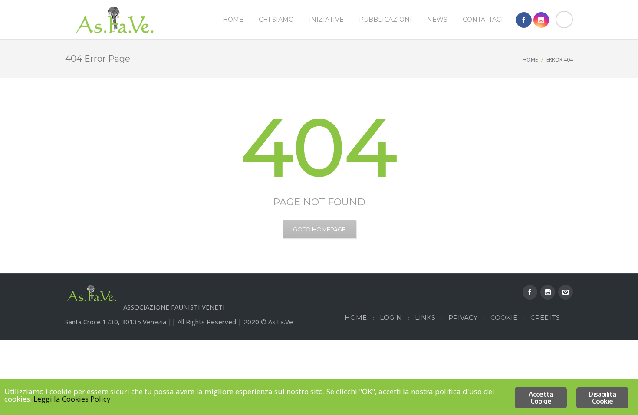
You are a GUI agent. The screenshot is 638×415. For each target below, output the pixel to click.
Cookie (503, 317)
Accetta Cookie (541, 397)
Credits (545, 317)
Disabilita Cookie (602, 397)
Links (425, 317)
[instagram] (541, 20)
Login (391, 317)
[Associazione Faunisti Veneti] (115, 19)
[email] (565, 292)
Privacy (462, 317)
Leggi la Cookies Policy (72, 399)
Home (530, 59)
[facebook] (524, 20)
